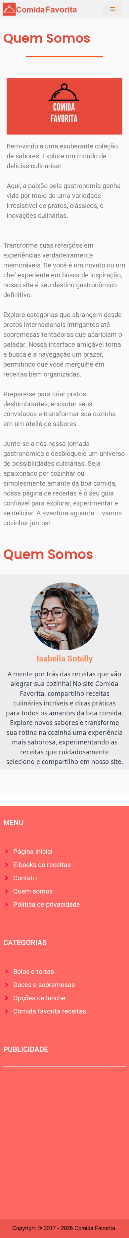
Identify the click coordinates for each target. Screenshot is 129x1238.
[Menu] (112, 9)
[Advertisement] (64, 1137)
